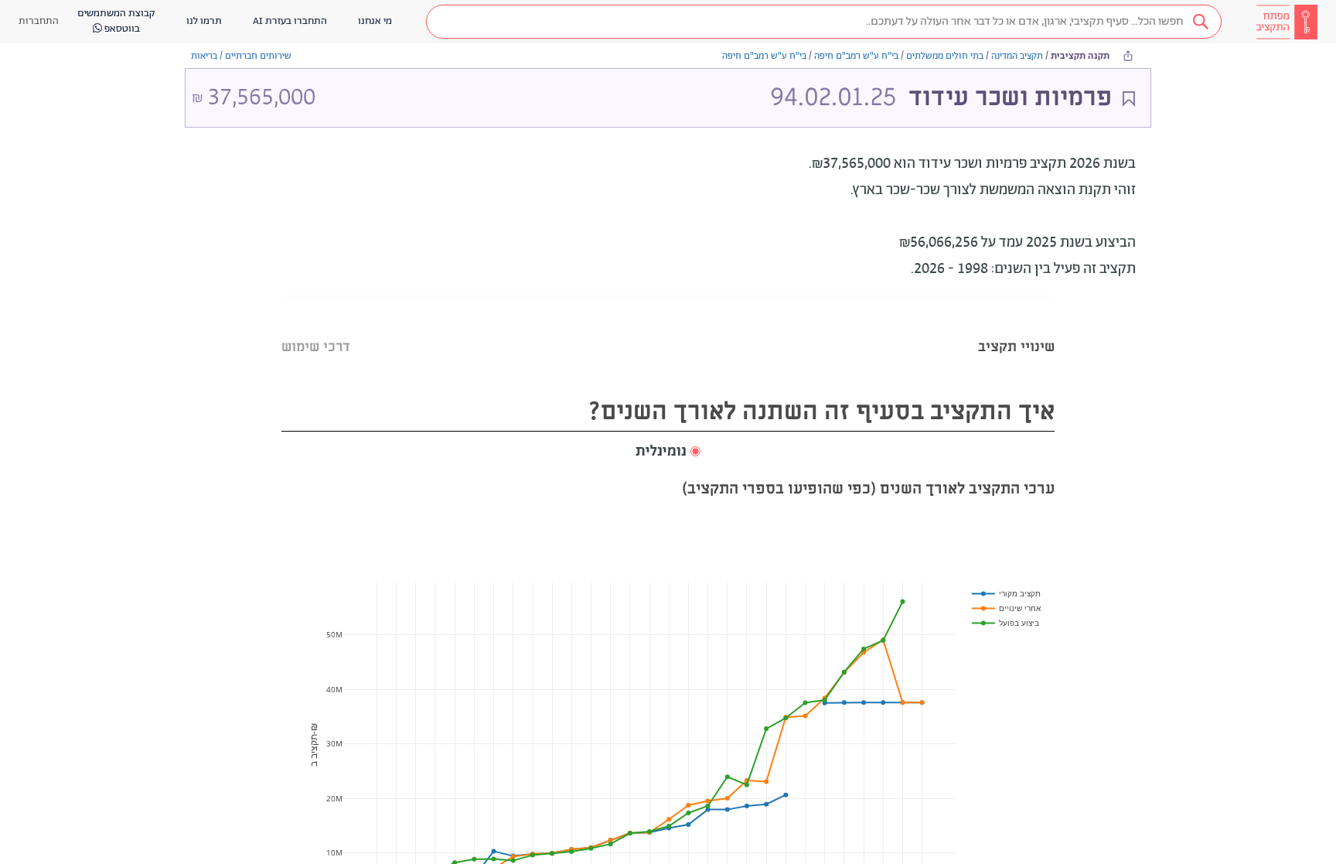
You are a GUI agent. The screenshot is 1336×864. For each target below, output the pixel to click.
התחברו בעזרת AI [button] (290, 21)
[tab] (1016, 328)
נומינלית (661, 452)
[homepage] (1286, 22)
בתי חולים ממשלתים (944, 56)
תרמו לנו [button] (204, 21)
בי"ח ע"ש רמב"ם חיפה (856, 56)
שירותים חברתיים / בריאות (241, 56)
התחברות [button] (39, 21)
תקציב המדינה (1017, 56)
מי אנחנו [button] (375, 21)
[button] (824, 22)
